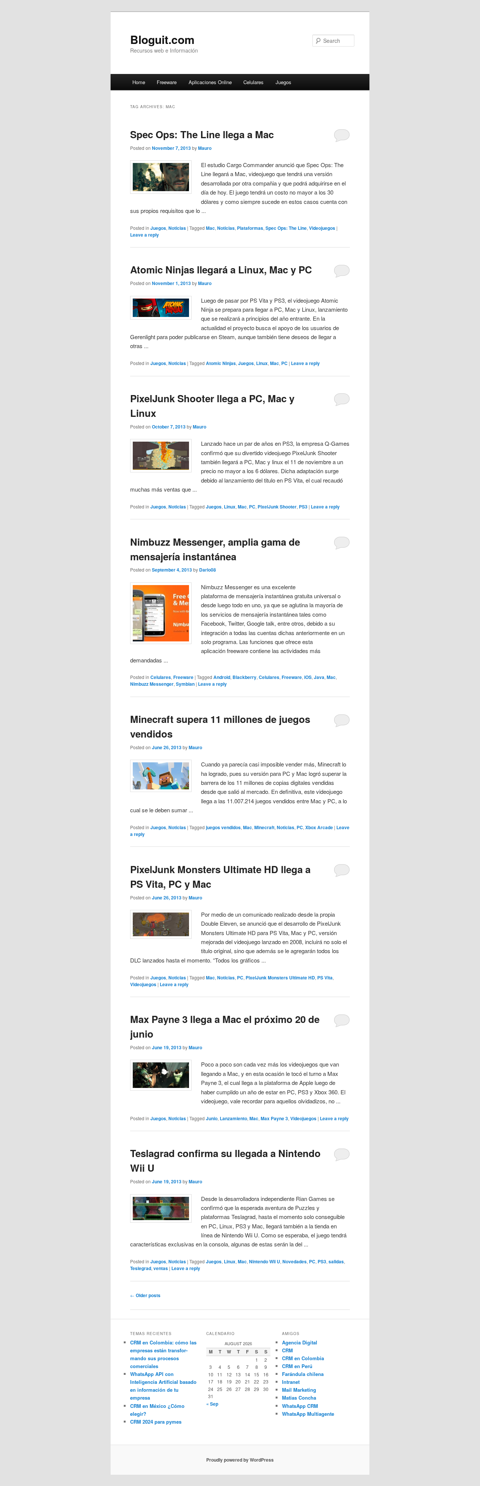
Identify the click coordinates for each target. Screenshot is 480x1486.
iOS (308, 677)
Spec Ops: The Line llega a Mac (202, 134)
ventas (160, 1268)
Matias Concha (299, 1397)
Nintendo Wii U (264, 1261)
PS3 (303, 506)
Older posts (145, 1295)
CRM (287, 1350)
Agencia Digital (299, 1342)
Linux (262, 363)
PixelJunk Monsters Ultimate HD (280, 977)
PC (284, 363)
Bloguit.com (162, 39)
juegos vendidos (223, 827)
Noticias (177, 228)
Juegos (283, 82)
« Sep (212, 1403)
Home (138, 82)
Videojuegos (322, 228)
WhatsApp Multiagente (308, 1413)
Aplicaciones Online (210, 82)
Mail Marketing (299, 1389)
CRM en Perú (297, 1366)
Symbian (185, 683)
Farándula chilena (303, 1373)
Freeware (167, 82)
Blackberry (244, 677)
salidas (336, 1261)
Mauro (205, 148)
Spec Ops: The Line (286, 228)
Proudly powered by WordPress (240, 1459)
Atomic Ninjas (221, 363)
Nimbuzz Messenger (152, 683)
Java (319, 677)
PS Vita (325, 977)
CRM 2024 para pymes (156, 1421)
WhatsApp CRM (300, 1405)
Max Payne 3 (274, 1118)
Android (221, 677)
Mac (210, 228)
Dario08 (207, 569)
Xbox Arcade (319, 827)
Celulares (253, 82)
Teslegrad (140, 1268)
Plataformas (250, 228)
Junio (212, 1118)
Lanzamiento (233, 1118)
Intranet (291, 1381)
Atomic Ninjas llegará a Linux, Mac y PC (221, 269)
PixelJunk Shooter (277, 506)
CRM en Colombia (303, 1358)
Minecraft (264, 827)
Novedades (294, 1261)
